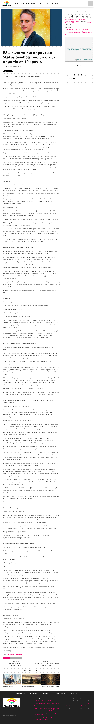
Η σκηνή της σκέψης (8, 686)
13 (77, 705)
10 (66, 705)
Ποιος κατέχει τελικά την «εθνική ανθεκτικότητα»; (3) (78, 26)
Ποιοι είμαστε (33, 693)
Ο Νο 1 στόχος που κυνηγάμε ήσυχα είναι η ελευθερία (47, 664)
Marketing (45, 693)
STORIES (22, 3)
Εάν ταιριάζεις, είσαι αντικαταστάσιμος (15, 664)
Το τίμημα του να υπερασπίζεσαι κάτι (50, 686)
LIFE (5, 49)
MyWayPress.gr (20, 693)
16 (88, 705)
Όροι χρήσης (74, 693)
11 (69, 705)
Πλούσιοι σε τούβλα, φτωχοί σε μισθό (43, 700)
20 (77, 707)
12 (73, 705)
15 (85, 705)
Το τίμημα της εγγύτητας (28, 686)
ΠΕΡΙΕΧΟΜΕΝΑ (56, 3)
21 (81, 707)
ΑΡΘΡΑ (33, 3)
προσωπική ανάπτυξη (15, 658)
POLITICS (39, 3)
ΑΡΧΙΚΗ (16, 3)
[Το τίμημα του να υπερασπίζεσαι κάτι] (50, 684)
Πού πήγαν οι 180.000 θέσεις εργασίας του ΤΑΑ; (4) (78, 22)
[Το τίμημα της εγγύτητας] (31, 684)
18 (69, 707)
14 (81, 705)
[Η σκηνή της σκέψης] (12, 684)
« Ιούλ (65, 712)
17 (66, 707)
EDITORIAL (47, 3)
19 (73, 707)
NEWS (28, 3)
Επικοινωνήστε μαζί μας (60, 693)
